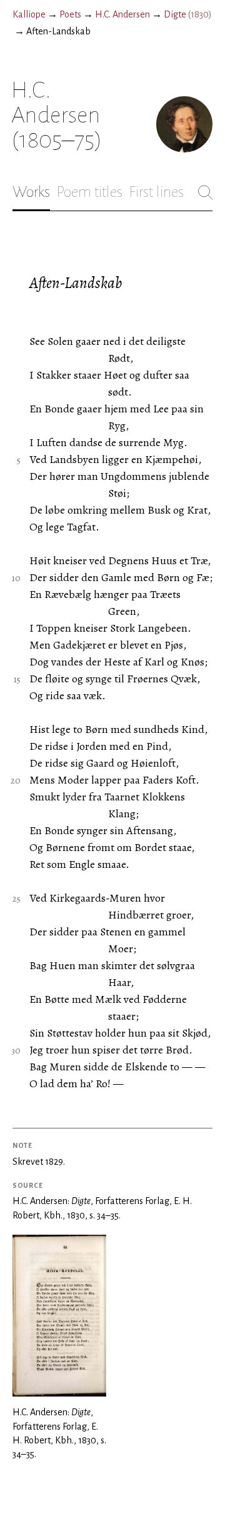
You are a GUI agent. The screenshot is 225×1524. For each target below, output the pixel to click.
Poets (70, 14)
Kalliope (29, 14)
